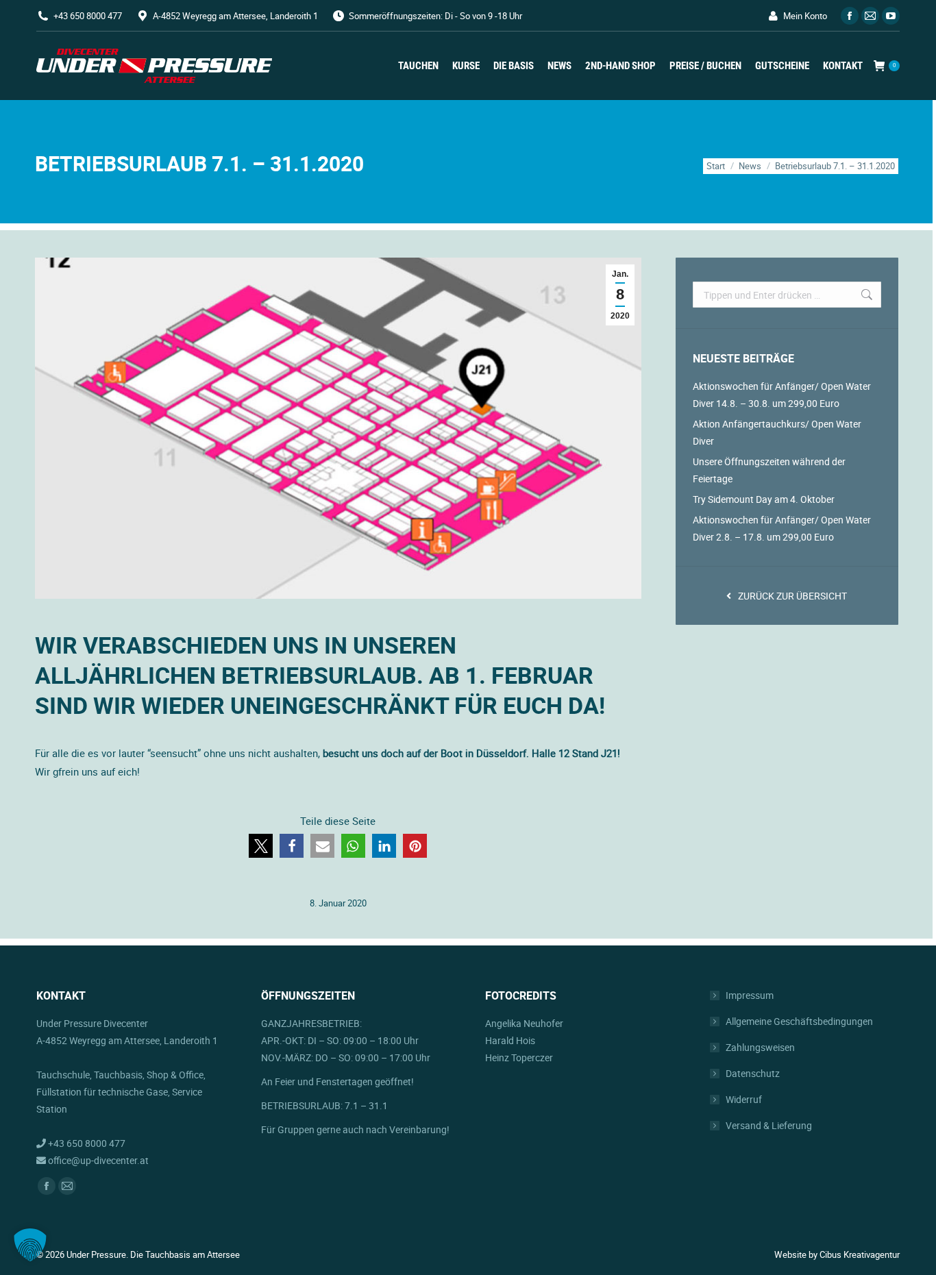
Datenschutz (753, 1073)
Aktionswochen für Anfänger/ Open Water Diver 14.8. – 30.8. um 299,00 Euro (782, 395)
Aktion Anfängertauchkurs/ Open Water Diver (777, 432)
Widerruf (744, 1099)
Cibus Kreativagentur (860, 1254)
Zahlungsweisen (760, 1047)
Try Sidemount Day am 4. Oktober (764, 499)
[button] (261, 846)
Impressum (750, 995)
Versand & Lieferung (769, 1125)
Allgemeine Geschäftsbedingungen (799, 1021)
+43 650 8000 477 (87, 16)
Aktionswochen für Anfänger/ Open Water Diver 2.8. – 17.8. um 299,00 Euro (782, 528)
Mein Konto (805, 16)
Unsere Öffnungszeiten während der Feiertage (769, 470)
